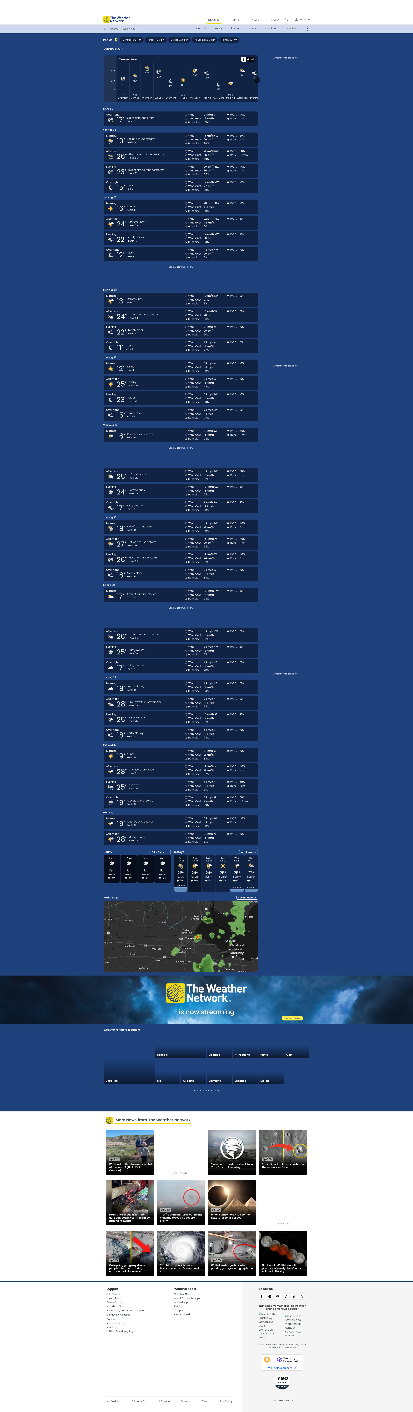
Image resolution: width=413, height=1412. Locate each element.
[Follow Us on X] (302, 1297)
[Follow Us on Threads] (294, 1297)
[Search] (286, 19)
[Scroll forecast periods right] (257, 80)
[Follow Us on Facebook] (262, 1297)
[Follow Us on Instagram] (270, 1297)
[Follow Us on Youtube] (278, 1297)
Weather (114, 29)
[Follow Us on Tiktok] (286, 1297)
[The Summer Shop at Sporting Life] (296, 1071)
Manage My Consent (118, 1314)
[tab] (243, 59)
